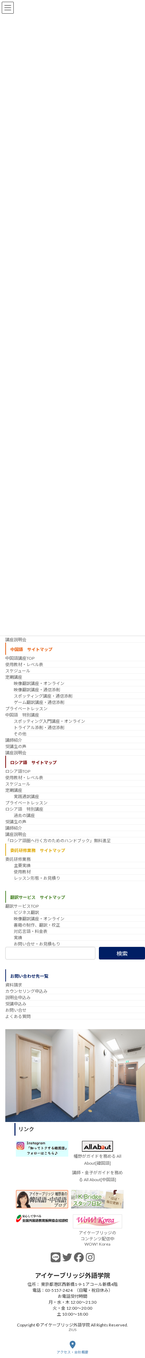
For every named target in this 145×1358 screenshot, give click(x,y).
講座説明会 (15, 639)
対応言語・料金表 (31, 931)
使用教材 (22, 871)
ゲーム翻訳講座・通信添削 (39, 702)
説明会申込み (18, 997)
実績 (18, 937)
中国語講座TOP (19, 658)
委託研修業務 (18, 858)
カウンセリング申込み (26, 991)
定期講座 (13, 677)
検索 (122, 953)
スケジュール (17, 670)
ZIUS (72, 1329)
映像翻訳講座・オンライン (39, 683)
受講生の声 (15, 746)
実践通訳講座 (26, 796)
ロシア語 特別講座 (24, 809)
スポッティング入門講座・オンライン (49, 721)
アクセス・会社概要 (72, 1352)
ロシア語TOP (17, 771)
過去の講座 (24, 815)
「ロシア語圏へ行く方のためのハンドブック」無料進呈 (58, 840)
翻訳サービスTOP (22, 906)
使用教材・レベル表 (24, 664)
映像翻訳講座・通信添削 (37, 689)
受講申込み (15, 1003)
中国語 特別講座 (22, 715)
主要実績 (22, 865)
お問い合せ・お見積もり (37, 944)
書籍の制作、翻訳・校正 (37, 925)
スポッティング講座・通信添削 (43, 696)
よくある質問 (18, 1016)
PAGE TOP (133, 1325)
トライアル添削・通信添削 (39, 727)
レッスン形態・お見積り (37, 877)
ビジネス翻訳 (26, 912)
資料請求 (13, 985)
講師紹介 (13, 740)
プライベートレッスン (26, 708)
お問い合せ (15, 1010)
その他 (20, 733)
